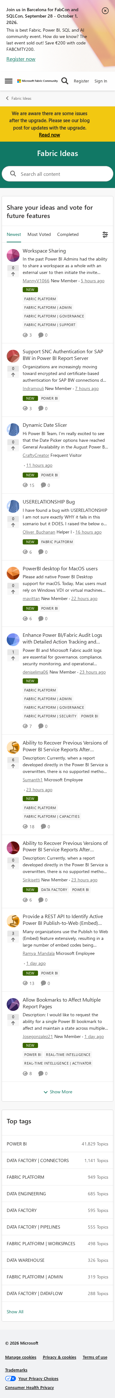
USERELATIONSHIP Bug (49, 501)
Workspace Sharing (44, 250)
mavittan (31, 598)
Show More (61, 1092)
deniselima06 (35, 672)
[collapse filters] (104, 234)
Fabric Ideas (21, 98)
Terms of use (95, 1357)
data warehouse (25, 1260)
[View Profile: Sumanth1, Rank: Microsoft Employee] (13, 747)
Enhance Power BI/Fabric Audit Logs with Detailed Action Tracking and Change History (62, 638)
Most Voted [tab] (39, 234)
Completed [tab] (68, 234)
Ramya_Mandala (39, 953)
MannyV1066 (36, 280)
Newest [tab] (14, 234)
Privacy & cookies (59, 1357)
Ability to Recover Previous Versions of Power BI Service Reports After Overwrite (65, 746)
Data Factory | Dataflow (35, 1293)
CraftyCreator (36, 455)
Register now (20, 58)
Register (81, 80)
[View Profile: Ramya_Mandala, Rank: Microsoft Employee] (13, 921)
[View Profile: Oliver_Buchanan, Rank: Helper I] (13, 506)
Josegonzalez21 (38, 1036)
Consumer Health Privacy (29, 1387)
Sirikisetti (31, 880)
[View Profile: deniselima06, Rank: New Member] (13, 639)
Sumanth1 (33, 780)
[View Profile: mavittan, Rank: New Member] (13, 573)
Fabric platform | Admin (35, 1277)
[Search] (65, 81)
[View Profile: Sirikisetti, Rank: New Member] (13, 847)
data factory (22, 1210)
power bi (17, 1144)
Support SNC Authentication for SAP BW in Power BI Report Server (63, 354)
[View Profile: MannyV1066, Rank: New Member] (13, 255)
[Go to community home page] (37, 81)
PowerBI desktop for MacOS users (60, 568)
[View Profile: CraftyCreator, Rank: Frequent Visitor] (13, 429)
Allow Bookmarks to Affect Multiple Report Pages (62, 1003)
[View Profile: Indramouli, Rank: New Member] (13, 356)
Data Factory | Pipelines (33, 1227)
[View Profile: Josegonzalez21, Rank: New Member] (13, 1004)
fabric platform (25, 1177)
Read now (49, 134)
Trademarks (16, 1369)
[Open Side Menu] (9, 81)
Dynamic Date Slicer (45, 425)
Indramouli (33, 388)
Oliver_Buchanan (39, 532)
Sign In (101, 80)
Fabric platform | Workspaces (41, 1243)
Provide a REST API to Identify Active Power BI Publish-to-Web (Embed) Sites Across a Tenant (63, 919)
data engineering (26, 1194)
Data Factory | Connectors (38, 1160)
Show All (15, 1311)
